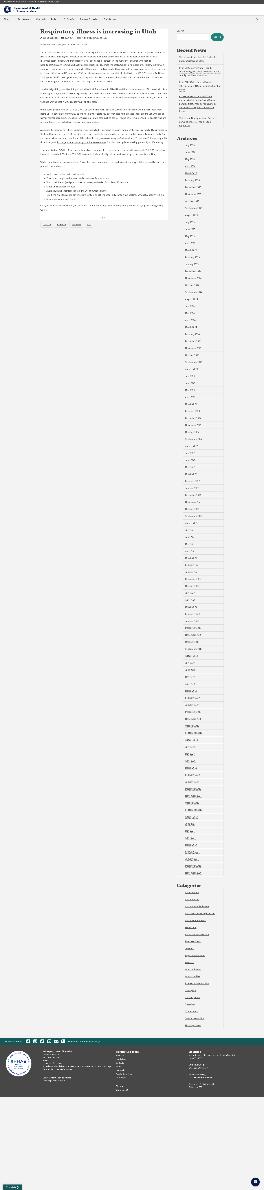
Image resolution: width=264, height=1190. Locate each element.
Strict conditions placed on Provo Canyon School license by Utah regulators (196, 122)
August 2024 (191, 299)
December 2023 (193, 341)
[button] (12, 1187)
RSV (89, 224)
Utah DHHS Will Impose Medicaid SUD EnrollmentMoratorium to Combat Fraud (200, 86)
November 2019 (193, 635)
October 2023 (192, 355)
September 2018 (193, 733)
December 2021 (193, 495)
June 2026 (190, 152)
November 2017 (193, 796)
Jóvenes (189, 948)
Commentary (192, 899)
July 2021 (190, 530)
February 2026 (192, 180)
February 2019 (192, 698)
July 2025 (190, 222)
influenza (76, 224)
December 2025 (193, 187)
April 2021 (190, 551)
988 (200, 1087)
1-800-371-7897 (195, 1058)
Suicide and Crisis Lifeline (201, 1084)
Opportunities (192, 976)
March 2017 (191, 845)
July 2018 (190, 747)
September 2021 (193, 516)
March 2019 (191, 691)
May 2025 (190, 236)
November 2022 (193, 425)
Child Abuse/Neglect (198, 1064)
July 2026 (190, 145)
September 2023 (193, 362)
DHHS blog (191, 927)
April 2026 (190, 166)
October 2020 (192, 586)
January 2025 (192, 264)
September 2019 (193, 649)
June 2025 (190, 229)
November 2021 (193, 502)
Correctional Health (195, 920)
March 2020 (191, 607)
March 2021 (191, 558)
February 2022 (192, 481)
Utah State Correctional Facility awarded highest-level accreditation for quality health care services (199, 71)
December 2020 (193, 579)
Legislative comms (195, 955)
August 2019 (191, 656)
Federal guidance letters (54, 1080)
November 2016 (193, 873)
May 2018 (190, 753)
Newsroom (122, 1090)
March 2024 (191, 327)
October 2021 (192, 509)
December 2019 (193, 628)
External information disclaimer (57, 1077)
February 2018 (192, 775)
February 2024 (192, 334)
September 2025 (193, 208)
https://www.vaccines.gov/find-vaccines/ (113, 138)
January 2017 (192, 858)
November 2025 (193, 194)
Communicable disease (96, 38)
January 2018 (192, 782)
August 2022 (191, 446)
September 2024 (193, 292)
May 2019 (190, 677)
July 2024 (190, 306)
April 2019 (190, 684)
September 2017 (193, 810)
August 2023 (191, 369)
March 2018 (191, 768)
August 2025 (191, 215)
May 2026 (190, 159)
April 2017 (190, 838)
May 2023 (190, 390)
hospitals (61, 224)
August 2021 (191, 523)
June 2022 (190, 460)
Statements (191, 1011)
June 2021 (190, 537)
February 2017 (192, 851)
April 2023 (190, 397)
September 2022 (193, 439)
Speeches (190, 1004)
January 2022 (192, 488)
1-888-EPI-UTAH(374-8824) (200, 1077)
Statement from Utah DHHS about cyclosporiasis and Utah (197, 59)
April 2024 (190, 320)
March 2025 (191, 250)
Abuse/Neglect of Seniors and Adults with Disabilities (214, 1055)
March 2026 (191, 173)
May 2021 (190, 544)
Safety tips (190, 990)
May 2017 (190, 830)
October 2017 (192, 803)
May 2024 (190, 313)
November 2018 (193, 719)
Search (180, 31)
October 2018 (192, 726)
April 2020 (190, 600)
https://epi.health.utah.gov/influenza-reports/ (81, 142)
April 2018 (190, 761)
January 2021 (192, 572)
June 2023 (190, 383)
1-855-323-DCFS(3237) (198, 1067)
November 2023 (193, 348)
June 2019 (190, 670)
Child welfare (192, 892)
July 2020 (190, 593)
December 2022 (193, 418)
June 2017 (190, 823)
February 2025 (192, 257)
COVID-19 (47, 224)
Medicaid (189, 962)
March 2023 (191, 404)
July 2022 (190, 453)
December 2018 (193, 712)
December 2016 (193, 865)
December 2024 (193, 271)
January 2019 (192, 705)
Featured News (193, 941)
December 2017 (193, 788)
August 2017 (191, 816)
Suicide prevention (194, 1018)
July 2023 (190, 376)
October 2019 (192, 642)
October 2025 (192, 201)
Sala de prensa (192, 997)
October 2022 (192, 432)
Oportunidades (193, 969)
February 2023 (192, 411)
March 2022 (191, 474)
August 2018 (191, 740)
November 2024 (193, 278)
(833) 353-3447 (56, 1063)
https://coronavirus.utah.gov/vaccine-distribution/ (130, 154)
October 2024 (192, 285)
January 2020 (192, 621)
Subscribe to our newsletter (84, 1042)
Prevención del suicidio (197, 983)
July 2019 (190, 663)
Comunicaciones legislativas (200, 913)
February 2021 (192, 565)
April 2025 (190, 243)
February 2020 (192, 614)
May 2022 (190, 467)
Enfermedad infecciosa (197, 934)
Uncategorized (193, 1025)
